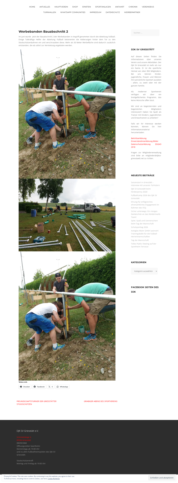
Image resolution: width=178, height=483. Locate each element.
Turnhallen (49, 12)
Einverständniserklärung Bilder (144, 141)
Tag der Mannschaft (140, 240)
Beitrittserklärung (138, 138)
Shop (75, 7)
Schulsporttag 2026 (139, 227)
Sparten (86, 7)
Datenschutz (113, 12)
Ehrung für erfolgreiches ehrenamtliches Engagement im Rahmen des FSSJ (145, 205)
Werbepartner (132, 12)
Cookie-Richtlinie (54, 479)
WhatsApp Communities (72, 12)
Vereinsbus (148, 7)
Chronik (133, 7)
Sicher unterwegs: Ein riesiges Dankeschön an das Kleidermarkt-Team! (146, 214)
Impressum (95, 12)
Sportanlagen (103, 7)
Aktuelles (44, 7)
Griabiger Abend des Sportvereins (100, 401)
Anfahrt (119, 7)
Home (32, 7)
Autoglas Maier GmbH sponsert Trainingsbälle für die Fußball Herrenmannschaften (144, 233)
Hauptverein (61, 7)
